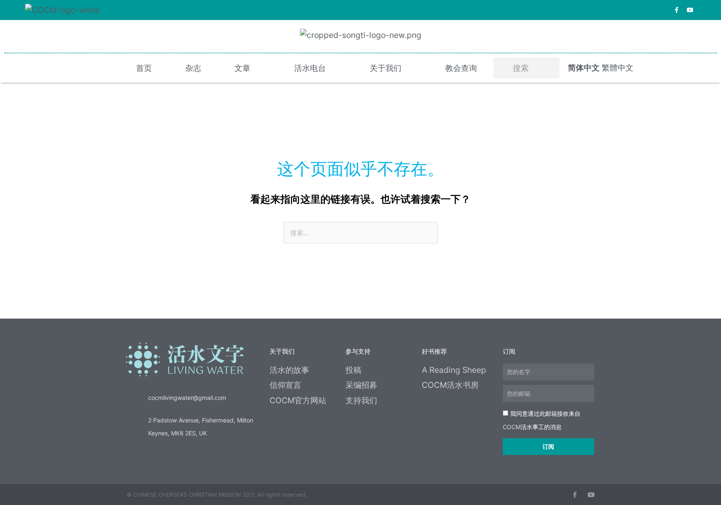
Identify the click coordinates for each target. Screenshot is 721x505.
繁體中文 (617, 68)
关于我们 (385, 68)
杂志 (193, 68)
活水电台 (310, 68)
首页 (144, 68)
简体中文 (584, 68)
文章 (242, 68)
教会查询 (461, 68)
